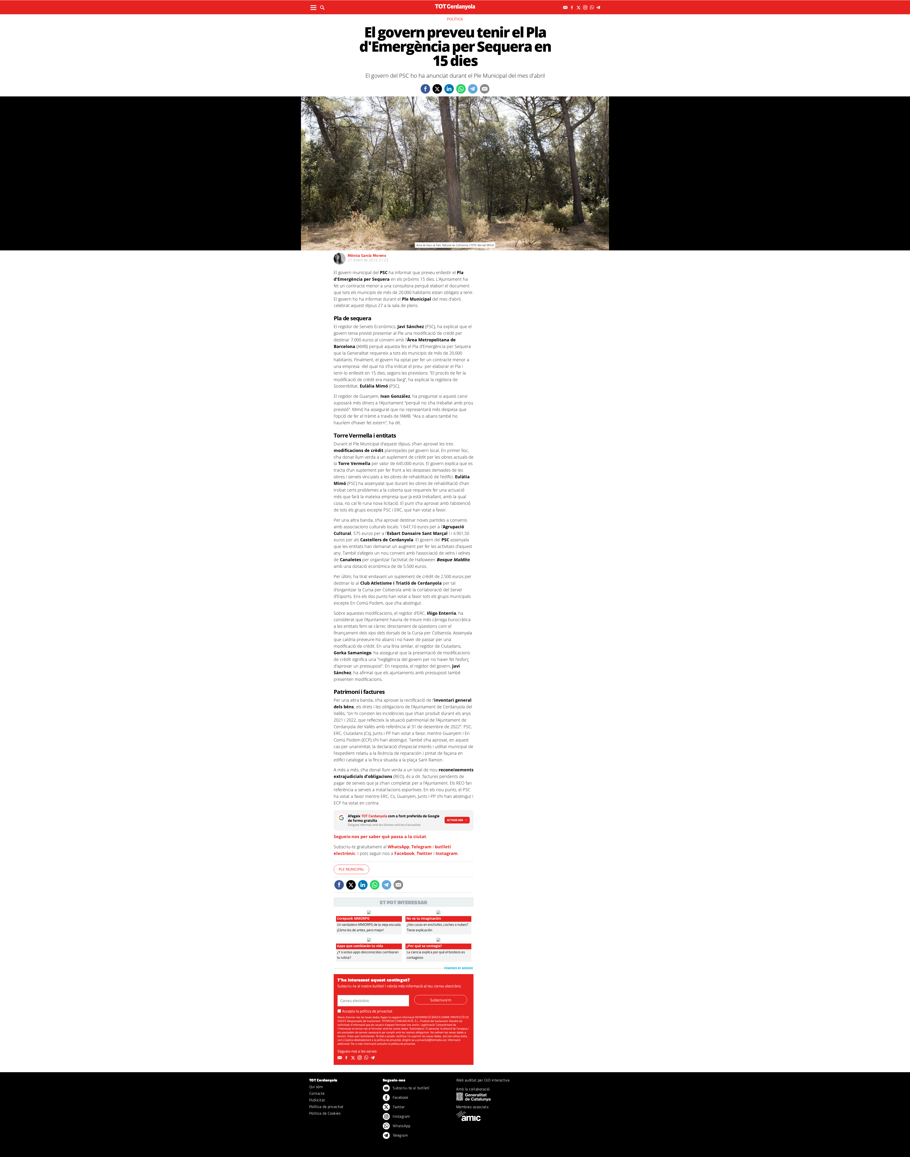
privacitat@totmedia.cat (431, 1040)
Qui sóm (316, 1086)
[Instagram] (586, 7)
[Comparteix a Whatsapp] (461, 89)
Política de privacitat (326, 1106)
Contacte (317, 1093)
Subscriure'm (440, 1000)
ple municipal (351, 869)
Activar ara (455, 820)
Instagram (447, 853)
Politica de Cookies (325, 1113)
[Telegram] (599, 7)
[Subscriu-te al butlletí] (566, 7)
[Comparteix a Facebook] (425, 89)
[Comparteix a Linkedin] (449, 89)
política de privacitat (376, 1011)
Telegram (421, 847)
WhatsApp (398, 847)
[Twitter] (579, 7)
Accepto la (367, 1011)
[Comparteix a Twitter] (437, 89)
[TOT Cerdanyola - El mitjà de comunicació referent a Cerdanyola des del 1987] (455, 6)
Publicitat (317, 1100)
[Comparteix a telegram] (473, 89)
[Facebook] (572, 7)
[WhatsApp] (592, 7)
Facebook (404, 853)
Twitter (424, 853)
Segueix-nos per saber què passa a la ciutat (380, 836)
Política (455, 19)
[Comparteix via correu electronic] (484, 89)
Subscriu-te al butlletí (410, 1088)
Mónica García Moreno (367, 255)
